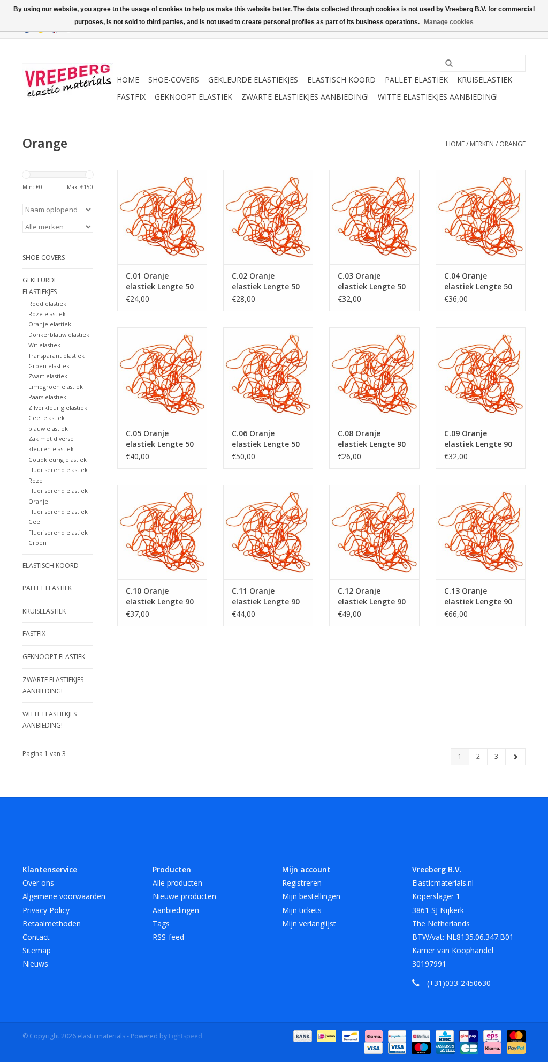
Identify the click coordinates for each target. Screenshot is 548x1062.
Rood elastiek (47, 304)
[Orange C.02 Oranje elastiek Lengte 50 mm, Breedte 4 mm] (268, 217)
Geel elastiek (46, 418)
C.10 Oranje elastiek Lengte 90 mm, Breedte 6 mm (162, 596)
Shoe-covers (173, 79)
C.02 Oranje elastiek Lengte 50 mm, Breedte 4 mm (268, 281)
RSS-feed (168, 937)
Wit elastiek (44, 345)
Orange (512, 143)
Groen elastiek (49, 366)
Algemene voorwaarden (63, 896)
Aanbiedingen (176, 910)
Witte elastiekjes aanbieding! (438, 97)
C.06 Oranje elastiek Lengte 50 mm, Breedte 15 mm (266, 439)
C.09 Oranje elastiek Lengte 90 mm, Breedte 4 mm (480, 439)
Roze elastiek (47, 314)
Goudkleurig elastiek (57, 459)
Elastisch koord (341, 79)
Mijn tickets (302, 910)
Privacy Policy (46, 910)
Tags (161, 923)
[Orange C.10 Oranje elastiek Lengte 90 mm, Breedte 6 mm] (162, 532)
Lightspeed (185, 1036)
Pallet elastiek (416, 79)
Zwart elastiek (47, 376)
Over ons (38, 883)
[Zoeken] (445, 64)
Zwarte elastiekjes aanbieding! (305, 97)
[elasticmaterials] (67, 80)
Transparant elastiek (56, 355)
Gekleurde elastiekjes (253, 79)
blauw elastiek (48, 428)
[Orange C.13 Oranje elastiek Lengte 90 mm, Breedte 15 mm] (481, 532)
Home (128, 79)
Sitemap (36, 950)
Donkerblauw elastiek (58, 335)
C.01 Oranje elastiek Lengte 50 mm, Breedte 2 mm (162, 281)
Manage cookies (449, 22)
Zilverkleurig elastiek (57, 407)
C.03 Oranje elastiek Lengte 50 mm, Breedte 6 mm (374, 281)
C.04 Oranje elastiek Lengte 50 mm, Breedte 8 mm (480, 281)
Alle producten (177, 883)
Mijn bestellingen (311, 896)
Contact (36, 937)
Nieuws (35, 964)
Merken (482, 143)
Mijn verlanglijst (309, 923)
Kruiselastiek (484, 79)
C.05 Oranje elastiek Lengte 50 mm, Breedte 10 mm (160, 439)
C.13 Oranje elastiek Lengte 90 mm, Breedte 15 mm (478, 596)
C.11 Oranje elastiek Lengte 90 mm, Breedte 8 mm (268, 596)
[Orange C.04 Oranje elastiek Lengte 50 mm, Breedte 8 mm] (481, 217)
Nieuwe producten (184, 896)
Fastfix (131, 97)
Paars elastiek (47, 397)
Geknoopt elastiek (193, 97)
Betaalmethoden (51, 923)
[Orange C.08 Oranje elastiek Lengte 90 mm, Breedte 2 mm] (374, 374)
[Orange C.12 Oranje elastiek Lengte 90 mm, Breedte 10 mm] (374, 532)
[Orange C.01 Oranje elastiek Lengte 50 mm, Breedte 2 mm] (162, 217)
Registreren (302, 883)
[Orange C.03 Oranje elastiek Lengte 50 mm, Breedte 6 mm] (374, 217)
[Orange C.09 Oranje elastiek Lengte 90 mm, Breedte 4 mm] (481, 374)
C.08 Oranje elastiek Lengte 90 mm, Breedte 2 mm (374, 439)
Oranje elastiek (49, 324)
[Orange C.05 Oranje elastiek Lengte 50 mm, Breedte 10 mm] (162, 374)
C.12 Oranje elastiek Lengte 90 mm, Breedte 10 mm (372, 596)
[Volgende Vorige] (515, 757)
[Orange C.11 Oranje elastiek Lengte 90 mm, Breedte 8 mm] (268, 532)
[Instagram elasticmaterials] (331, 822)
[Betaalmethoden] (302, 1035)
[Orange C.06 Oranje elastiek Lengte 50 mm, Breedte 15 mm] (268, 374)
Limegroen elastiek (55, 387)
